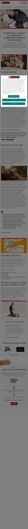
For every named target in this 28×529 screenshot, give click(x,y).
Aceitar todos (14, 99)
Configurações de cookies (14, 96)
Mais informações (7, 92)
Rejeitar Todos (13, 103)
